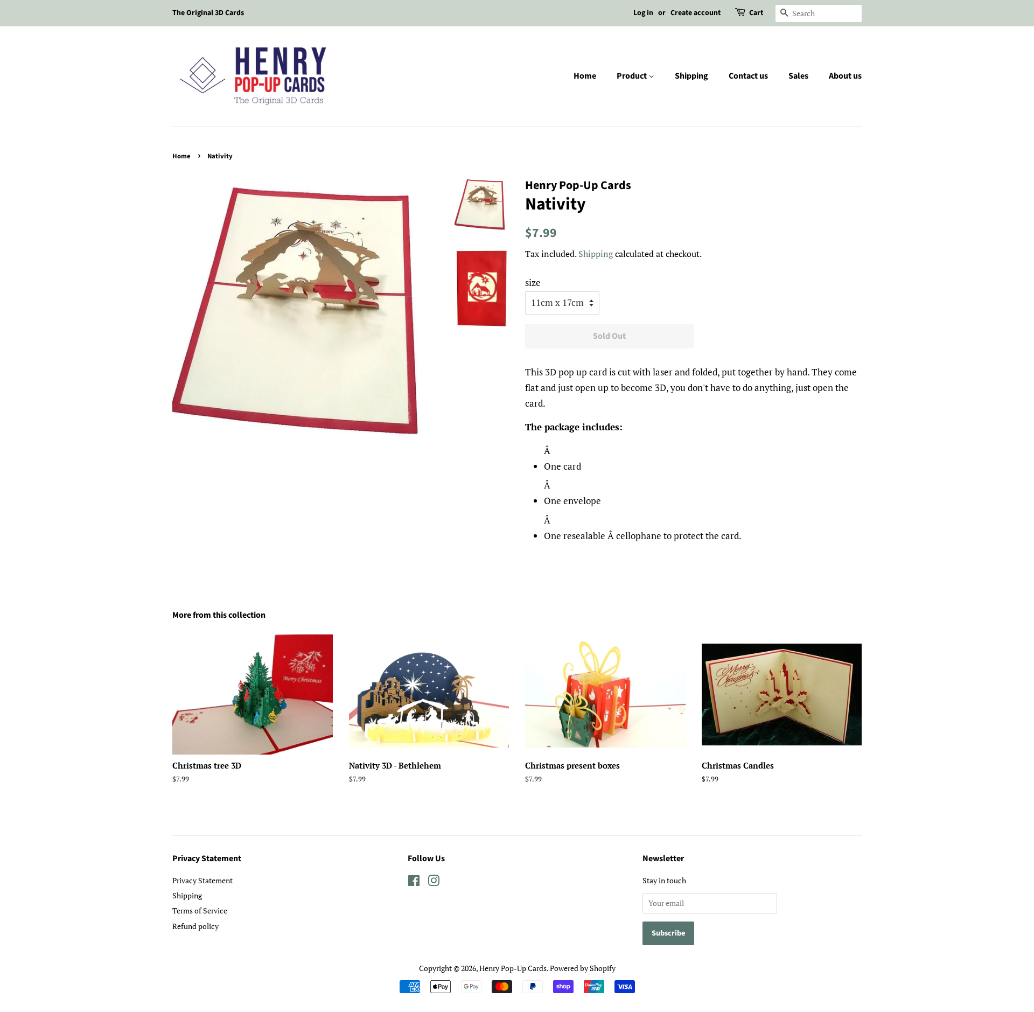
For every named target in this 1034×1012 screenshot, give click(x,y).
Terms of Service (199, 910)
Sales (798, 76)
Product (632, 76)
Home (585, 76)
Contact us (748, 76)
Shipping (691, 76)
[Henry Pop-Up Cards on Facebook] (414, 882)
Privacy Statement (202, 880)
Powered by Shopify (583, 968)
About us (845, 76)
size (533, 282)
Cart (756, 13)
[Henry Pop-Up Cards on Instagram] (433, 882)
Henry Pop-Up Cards (513, 968)
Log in (643, 13)
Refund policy (195, 926)
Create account (695, 13)
